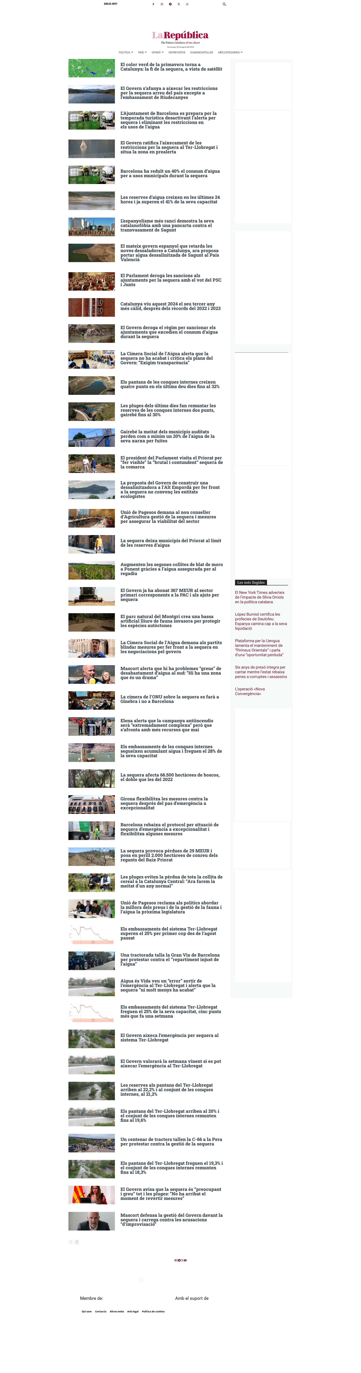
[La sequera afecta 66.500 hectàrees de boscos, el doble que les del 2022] (91, 778)
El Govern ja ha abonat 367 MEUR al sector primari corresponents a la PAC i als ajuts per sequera (170, 594)
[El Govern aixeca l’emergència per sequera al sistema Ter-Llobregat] (91, 1039)
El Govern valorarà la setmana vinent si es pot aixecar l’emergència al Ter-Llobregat (171, 1063)
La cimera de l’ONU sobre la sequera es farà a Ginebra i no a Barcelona (170, 699)
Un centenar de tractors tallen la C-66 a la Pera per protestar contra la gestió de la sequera (171, 1141)
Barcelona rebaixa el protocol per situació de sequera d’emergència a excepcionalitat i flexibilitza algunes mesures (170, 829)
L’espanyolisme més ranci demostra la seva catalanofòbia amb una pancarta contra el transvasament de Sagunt (167, 225)
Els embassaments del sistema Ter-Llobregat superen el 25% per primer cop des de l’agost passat (169, 933)
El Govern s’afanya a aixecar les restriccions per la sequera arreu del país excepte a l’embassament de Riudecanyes (169, 92)
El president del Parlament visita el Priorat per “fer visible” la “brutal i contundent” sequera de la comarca (172, 462)
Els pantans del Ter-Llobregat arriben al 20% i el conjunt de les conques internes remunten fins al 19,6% (170, 1115)
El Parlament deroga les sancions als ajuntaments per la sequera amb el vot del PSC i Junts (171, 279)
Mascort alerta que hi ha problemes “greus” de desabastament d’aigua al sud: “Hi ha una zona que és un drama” (171, 672)
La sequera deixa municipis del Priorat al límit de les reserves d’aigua (171, 543)
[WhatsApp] (187, 4)
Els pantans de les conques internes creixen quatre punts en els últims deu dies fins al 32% (170, 384)
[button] (224, 4)
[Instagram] (162, 4)
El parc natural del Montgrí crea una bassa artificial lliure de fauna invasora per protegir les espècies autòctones (170, 620)
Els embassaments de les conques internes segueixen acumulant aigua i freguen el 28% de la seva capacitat (171, 751)
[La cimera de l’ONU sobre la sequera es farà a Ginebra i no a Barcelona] (91, 700)
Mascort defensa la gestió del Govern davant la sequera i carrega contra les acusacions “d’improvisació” (172, 1219)
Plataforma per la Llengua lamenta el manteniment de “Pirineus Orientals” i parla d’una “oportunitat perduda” (259, 648)
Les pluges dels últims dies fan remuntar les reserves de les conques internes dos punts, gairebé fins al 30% (168, 410)
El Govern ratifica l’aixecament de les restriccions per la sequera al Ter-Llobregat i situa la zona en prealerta (169, 147)
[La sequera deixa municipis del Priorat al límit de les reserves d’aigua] (91, 544)
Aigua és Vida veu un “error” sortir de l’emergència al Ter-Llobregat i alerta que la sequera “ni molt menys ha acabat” (168, 985)
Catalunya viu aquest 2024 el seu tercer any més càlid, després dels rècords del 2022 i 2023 (171, 306)
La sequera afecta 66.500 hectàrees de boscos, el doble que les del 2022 (170, 777)
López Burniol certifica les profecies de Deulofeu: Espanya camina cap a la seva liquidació (261, 621)
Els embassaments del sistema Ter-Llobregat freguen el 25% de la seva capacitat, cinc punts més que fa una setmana (171, 1011)
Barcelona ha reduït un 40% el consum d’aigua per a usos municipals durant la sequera (170, 173)
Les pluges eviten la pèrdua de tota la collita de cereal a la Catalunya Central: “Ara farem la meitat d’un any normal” (172, 881)
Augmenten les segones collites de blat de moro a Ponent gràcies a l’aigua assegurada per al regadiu (172, 568)
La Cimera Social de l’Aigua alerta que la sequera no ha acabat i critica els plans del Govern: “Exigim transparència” (167, 358)
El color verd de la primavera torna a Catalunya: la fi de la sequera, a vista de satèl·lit (171, 66)
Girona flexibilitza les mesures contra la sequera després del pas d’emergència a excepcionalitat (164, 803)
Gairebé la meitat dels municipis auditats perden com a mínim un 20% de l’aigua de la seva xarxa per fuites (168, 436)
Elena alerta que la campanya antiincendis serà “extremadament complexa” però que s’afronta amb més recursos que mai (167, 725)
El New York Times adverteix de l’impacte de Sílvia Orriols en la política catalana (259, 597)
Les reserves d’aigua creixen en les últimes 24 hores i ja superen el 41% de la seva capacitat (170, 199)
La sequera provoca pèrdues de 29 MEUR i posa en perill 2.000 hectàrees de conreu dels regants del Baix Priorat (169, 855)
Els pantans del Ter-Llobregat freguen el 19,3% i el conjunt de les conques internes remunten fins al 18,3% (172, 1167)
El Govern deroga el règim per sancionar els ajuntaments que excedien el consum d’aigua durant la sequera (169, 331)
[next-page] (76, 1242)
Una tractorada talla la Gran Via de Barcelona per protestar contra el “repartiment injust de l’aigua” (170, 959)
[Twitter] (178, 4)
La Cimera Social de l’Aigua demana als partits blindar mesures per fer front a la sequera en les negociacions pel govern (171, 646)
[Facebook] (153, 4)
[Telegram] (170, 4)
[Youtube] (185, 1260)
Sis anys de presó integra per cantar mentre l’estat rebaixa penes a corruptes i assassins (261, 672)
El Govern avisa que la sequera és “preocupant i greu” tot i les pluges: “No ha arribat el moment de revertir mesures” (171, 1193)
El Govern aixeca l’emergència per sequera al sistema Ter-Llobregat (170, 1037)
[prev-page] (70, 1242)
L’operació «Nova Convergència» (250, 691)
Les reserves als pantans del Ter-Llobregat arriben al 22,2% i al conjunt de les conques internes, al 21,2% (167, 1089)
